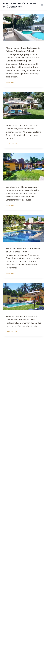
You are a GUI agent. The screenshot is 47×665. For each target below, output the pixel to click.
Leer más (11, 82)
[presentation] (23, 27)
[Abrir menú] (41, 5)
